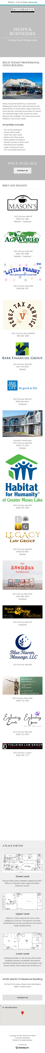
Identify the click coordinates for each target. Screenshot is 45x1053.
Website (17, 221)
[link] (22, 10)
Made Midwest (27, 1040)
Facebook (27, 221)
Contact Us (22, 170)
